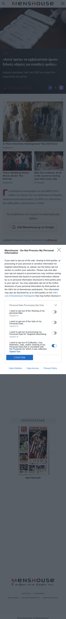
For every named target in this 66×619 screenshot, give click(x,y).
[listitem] (33, 305)
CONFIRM (19, 357)
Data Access (33, 368)
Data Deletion (15, 368)
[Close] (60, 251)
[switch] (54, 311)
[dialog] (33, 309)
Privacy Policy (50, 368)
